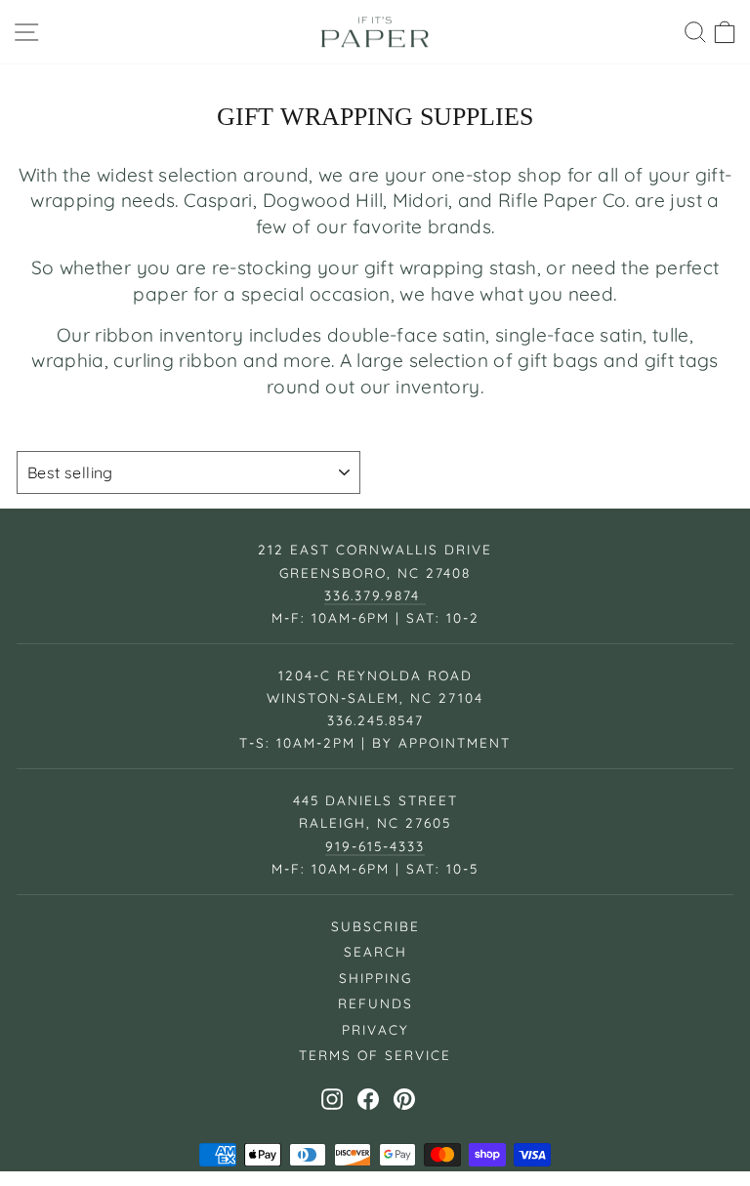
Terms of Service (375, 1054)
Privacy (375, 1029)
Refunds (375, 1003)
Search (375, 951)
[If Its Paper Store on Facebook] (368, 1099)
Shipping (375, 977)
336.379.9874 (375, 595)
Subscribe (375, 926)
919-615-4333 (375, 846)
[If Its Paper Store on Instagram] (332, 1099)
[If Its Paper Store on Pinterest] (404, 1099)
